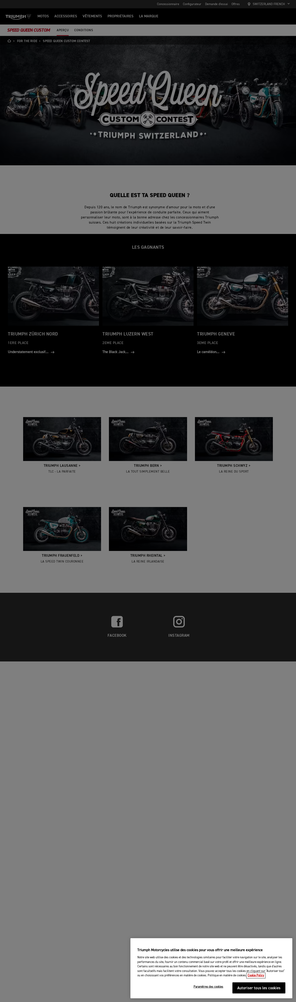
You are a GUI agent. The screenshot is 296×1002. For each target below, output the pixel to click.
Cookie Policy (256, 975)
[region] (211, 968)
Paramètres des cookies (208, 987)
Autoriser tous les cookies (259, 988)
